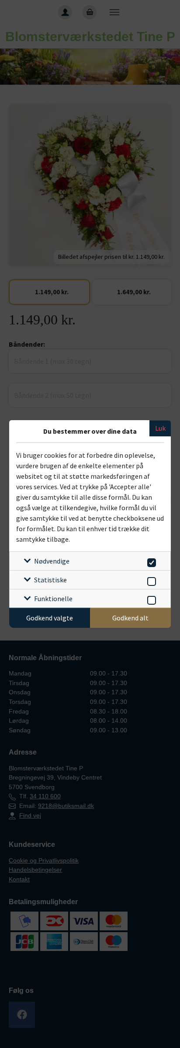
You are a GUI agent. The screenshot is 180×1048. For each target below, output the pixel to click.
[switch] (150, 561)
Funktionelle (53, 598)
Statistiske (50, 579)
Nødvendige (51, 561)
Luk (160, 428)
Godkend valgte (49, 617)
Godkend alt (130, 617)
